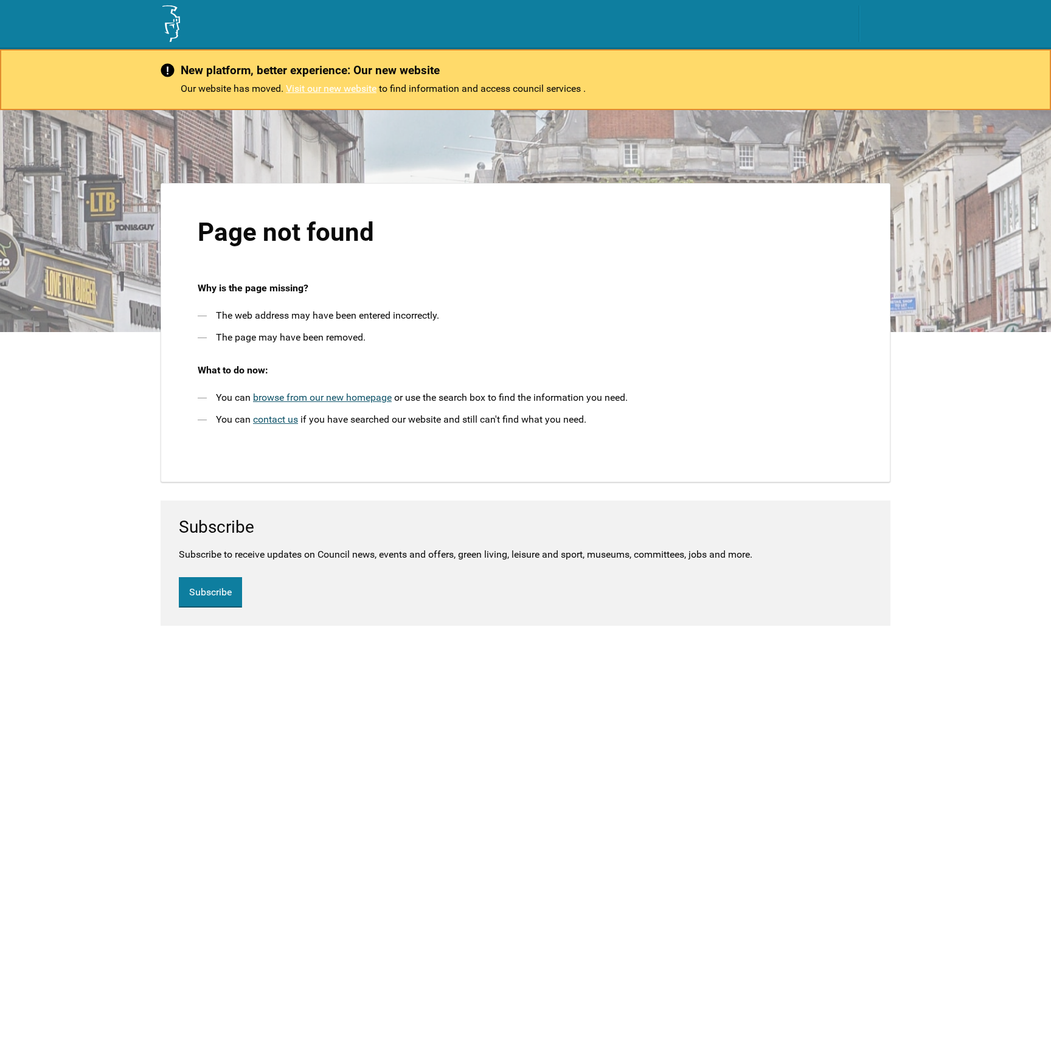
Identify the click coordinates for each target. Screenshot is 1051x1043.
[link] (170, 23)
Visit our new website (331, 88)
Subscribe (210, 592)
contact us (275, 419)
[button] (881, 24)
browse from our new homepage (322, 397)
